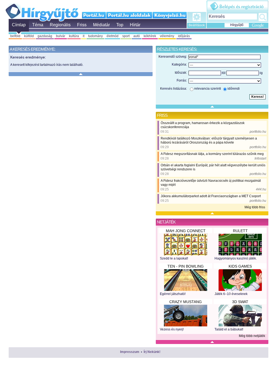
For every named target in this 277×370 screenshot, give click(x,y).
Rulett (240, 231)
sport (126, 36)
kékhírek (150, 36)
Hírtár (135, 24)
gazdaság (45, 36)
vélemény (167, 36)
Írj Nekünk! (152, 352)
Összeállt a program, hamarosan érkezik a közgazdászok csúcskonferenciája (203, 125)
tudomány (95, 36)
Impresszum (129, 352)
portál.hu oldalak (129, 15)
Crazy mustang (185, 302)
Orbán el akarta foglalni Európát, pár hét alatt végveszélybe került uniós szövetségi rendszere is (213, 167)
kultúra (74, 36)
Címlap (19, 24)
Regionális (60, 24)
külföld (29, 36)
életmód (112, 36)
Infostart (260, 158)
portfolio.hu (258, 132)
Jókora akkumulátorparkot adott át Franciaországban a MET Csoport (211, 196)
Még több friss (255, 207)
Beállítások (197, 25)
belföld (15, 36)
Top (119, 24)
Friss (82, 24)
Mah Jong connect (186, 231)
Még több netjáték (252, 336)
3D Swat (240, 302)
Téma (37, 24)
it (83, 36)
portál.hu (94, 15)
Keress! (263, 17)
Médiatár (101, 24)
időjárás (184, 36)
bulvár (60, 36)
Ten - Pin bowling (185, 266)
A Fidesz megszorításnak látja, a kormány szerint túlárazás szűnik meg (212, 154)
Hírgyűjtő (41, 10)
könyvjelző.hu (169, 15)
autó (136, 36)
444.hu (261, 189)
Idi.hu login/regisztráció (237, 6)
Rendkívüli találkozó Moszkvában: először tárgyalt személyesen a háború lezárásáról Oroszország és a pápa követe (209, 140)
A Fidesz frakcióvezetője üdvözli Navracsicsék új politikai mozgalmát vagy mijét (211, 183)
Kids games (240, 266)
